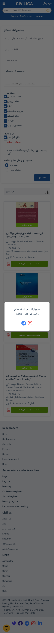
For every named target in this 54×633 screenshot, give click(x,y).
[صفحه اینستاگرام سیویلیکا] (30, 323)
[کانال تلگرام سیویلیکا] (23, 323)
